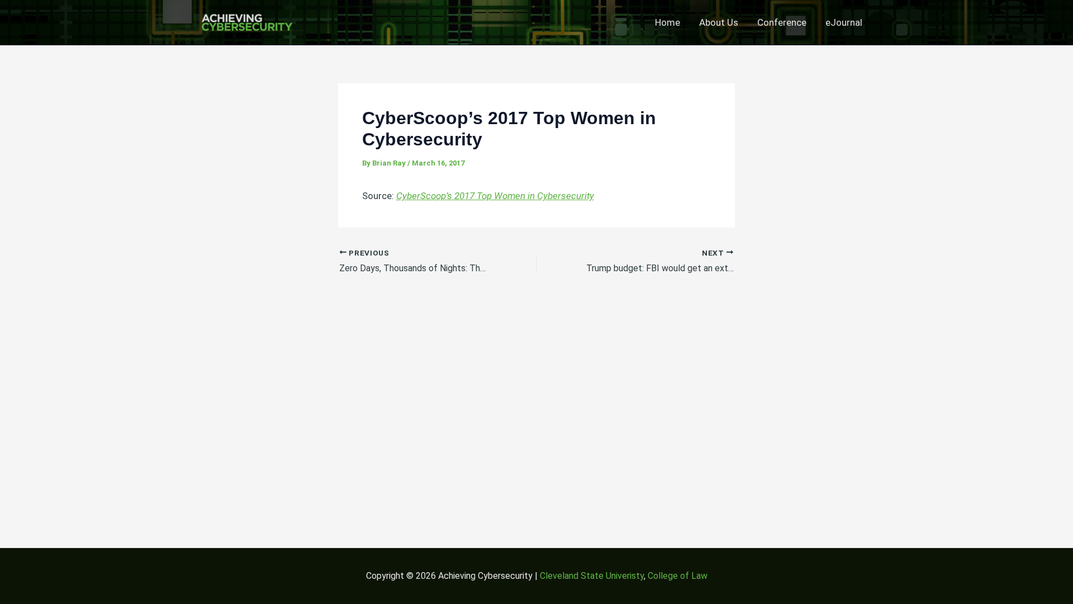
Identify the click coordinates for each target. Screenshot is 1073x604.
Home (667, 22)
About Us (718, 22)
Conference (781, 22)
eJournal (843, 22)
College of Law (678, 575)
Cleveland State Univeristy (592, 575)
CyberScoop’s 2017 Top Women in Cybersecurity (495, 195)
